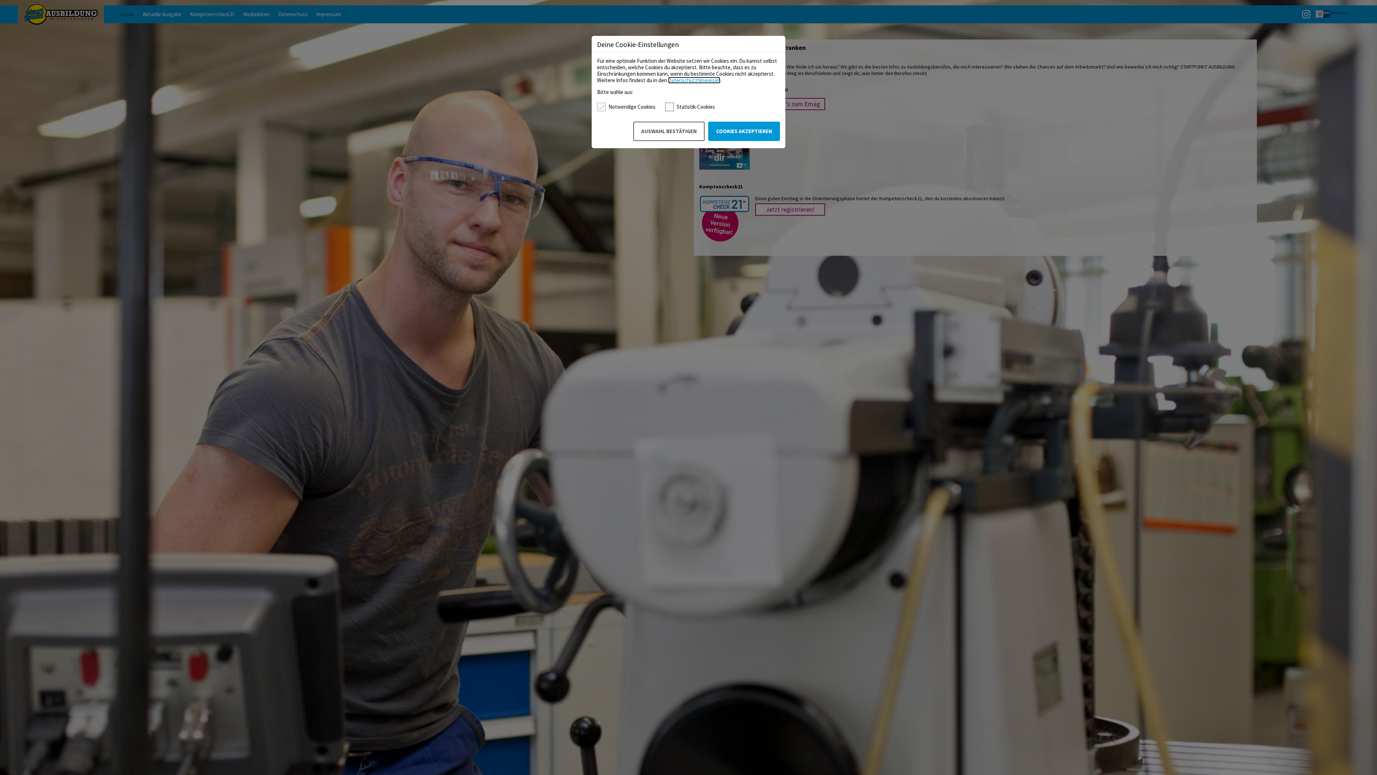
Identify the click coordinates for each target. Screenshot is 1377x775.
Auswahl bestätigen (669, 131)
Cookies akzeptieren (744, 131)
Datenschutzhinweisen (694, 80)
